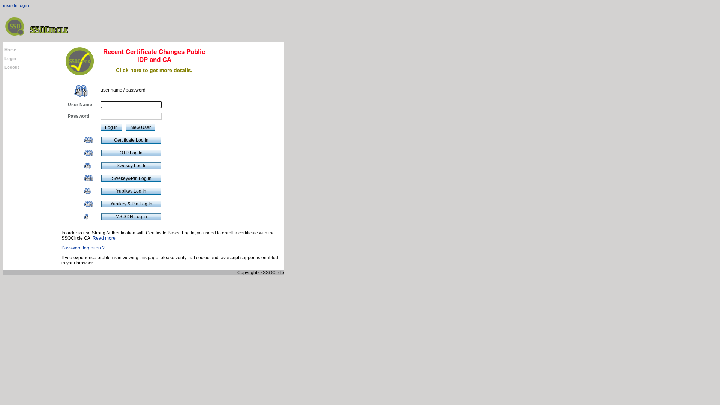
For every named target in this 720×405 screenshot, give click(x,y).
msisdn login (16, 5)
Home (10, 50)
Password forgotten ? (83, 247)
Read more (104, 238)
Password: (79, 116)
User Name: (81, 104)
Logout (11, 67)
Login (10, 58)
